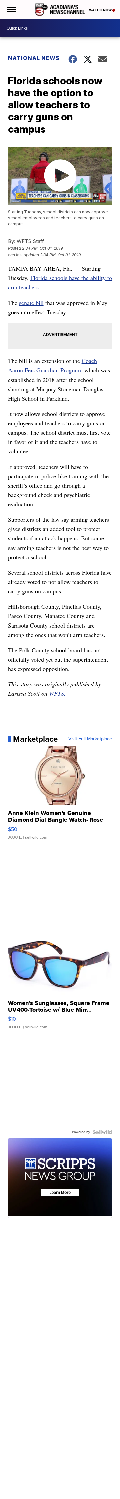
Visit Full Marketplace (90, 739)
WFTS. (57, 693)
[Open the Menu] (11, 10)
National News (34, 58)
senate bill (31, 303)
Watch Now (100, 10)
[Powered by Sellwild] (102, 1132)
